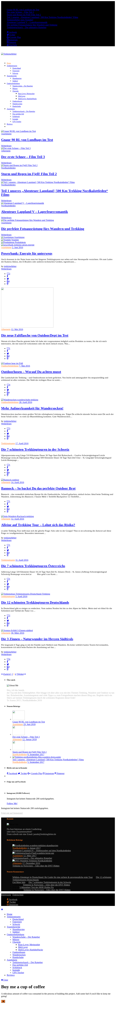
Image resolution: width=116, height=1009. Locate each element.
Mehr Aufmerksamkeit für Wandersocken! (32, 408)
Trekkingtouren (12, 66)
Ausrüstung (11, 109)
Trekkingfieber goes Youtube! (20, 20)
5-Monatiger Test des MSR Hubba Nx (37, 887)
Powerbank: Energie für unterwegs (26, 253)
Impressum (6, 895)
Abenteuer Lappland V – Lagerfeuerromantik (27, 22)
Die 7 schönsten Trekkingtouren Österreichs (33, 566)
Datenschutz (17, 895)
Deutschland (16, 68)
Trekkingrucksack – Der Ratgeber (23, 111)
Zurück (6, 674)
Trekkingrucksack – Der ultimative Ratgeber (26, 27)
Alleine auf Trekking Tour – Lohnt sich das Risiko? (38, 525)
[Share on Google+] (8, 281)
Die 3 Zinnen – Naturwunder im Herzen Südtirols (37, 639)
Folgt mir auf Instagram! (12, 813)
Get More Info (18, 882)
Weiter (21, 674)
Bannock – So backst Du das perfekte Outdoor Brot (38, 488)
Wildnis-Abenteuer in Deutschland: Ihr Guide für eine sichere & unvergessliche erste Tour (52, 877)
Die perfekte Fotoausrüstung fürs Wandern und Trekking (32, 25)
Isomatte (15, 119)
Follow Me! (12, 803)
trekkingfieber (10, 266)
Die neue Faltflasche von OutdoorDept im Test (34, 335)
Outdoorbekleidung (13, 83)
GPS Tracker (16, 122)
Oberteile (15, 91)
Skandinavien (17, 78)
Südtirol (15, 81)
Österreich (15, 71)
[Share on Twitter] (8, 279)
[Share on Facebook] (7, 276)
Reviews (10, 124)
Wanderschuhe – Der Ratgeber (22, 86)
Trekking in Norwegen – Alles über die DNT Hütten (35, 866)
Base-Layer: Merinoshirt (26, 94)
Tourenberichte (12, 76)
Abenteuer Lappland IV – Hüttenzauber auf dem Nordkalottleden (41, 850)
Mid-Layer (21, 96)
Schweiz (15, 73)
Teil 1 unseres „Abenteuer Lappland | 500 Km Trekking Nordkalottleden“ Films (42, 17)
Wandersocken (17, 104)
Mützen (15, 89)
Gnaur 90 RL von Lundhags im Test (23, 9)
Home (9, 63)
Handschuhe (16, 106)
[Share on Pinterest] (7, 284)
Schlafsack (16, 116)
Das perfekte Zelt (18, 114)
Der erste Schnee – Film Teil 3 (20, 12)
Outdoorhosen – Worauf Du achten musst (31, 372)
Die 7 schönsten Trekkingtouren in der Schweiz (35, 449)
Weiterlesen (6, 146)
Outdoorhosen (17, 101)
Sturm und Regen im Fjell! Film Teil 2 (24, 15)
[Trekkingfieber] (9, 54)
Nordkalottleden (8, 168)
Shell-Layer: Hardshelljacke (27, 99)
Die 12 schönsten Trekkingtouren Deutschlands (35, 602)
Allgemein (5, 151)
